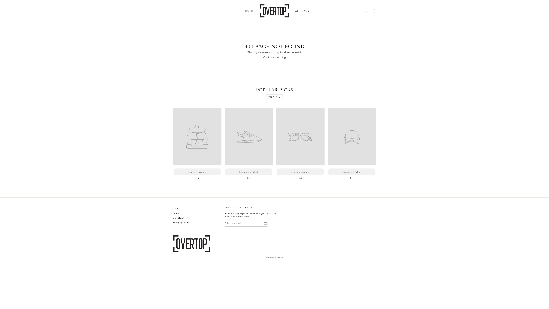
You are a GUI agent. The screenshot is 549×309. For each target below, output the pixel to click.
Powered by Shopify (274, 257)
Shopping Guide (181, 222)
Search (176, 213)
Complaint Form (181, 217)
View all (274, 97)
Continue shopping (274, 57)
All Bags (302, 10)
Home (249, 10)
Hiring (176, 208)
